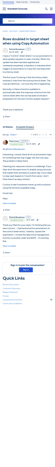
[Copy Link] (21, 52)
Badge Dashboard (10, 292)
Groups (6, 296)
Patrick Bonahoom (17, 49)
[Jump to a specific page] (50, 135)
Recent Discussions (11, 284)
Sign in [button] (26, 270)
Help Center (22, 2)
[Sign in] (51, 9)
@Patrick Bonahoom (15, 149)
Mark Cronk (14, 141)
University (35, 2)
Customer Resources (11, 288)
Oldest (13, 134)
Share (6, 116)
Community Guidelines (12, 303)
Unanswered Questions (27, 299)
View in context (9, 203)
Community (8, 2)
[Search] (46, 9)
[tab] (7, 127)
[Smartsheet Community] (17, 9)
